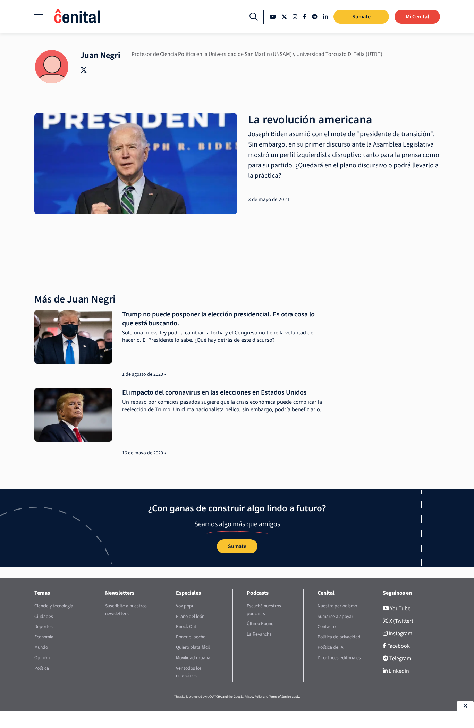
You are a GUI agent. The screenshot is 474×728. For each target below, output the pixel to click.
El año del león (190, 616)
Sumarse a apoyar (335, 616)
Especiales (188, 593)
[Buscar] (253, 17)
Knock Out (186, 626)
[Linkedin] (325, 16)
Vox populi (186, 606)
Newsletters (119, 593)
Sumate (361, 16)
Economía (43, 637)
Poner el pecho (190, 637)
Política (41, 668)
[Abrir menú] (38, 18)
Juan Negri (100, 55)
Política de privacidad (339, 637)
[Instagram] (295, 16)
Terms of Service (280, 696)
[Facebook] (304, 16)
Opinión (42, 657)
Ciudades (43, 616)
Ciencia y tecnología (53, 606)
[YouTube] (273, 16)
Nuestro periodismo (337, 606)
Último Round (260, 623)
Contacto (327, 626)
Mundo (41, 647)
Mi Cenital (417, 16)
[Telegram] (315, 16)
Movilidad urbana (193, 657)
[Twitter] (284, 16)
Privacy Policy (253, 696)
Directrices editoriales (339, 657)
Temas (42, 593)
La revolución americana (310, 119)
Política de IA (330, 647)
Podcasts (258, 593)
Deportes (43, 626)
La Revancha (259, 634)
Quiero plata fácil (193, 647)
